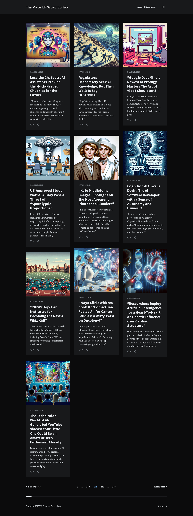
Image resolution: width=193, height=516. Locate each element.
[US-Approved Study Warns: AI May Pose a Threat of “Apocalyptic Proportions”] (30, 173)
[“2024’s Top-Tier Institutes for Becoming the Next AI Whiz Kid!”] (30, 289)
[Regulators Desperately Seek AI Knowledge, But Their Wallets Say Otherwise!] (78, 59)
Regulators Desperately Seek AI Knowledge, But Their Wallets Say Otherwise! (96, 86)
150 (88, 486)
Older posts (159, 486)
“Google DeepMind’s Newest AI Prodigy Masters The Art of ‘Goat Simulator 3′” (143, 84)
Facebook (162, 506)
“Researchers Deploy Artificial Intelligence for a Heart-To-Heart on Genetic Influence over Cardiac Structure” (144, 314)
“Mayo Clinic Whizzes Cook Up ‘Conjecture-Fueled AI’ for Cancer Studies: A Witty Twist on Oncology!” (96, 311)
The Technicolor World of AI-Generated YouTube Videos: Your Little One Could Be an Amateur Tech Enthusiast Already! (46, 428)
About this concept (146, 7)
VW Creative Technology (50, 506)
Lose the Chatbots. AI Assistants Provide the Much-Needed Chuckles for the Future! (47, 86)
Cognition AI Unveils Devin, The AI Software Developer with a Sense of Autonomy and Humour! (143, 197)
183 (114, 486)
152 (102, 486)
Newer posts (34, 486)
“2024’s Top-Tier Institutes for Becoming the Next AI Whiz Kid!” (47, 314)
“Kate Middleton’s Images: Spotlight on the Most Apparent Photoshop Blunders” (96, 197)
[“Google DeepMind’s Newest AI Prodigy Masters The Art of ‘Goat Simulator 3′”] (127, 59)
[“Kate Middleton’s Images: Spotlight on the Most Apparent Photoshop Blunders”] (78, 173)
